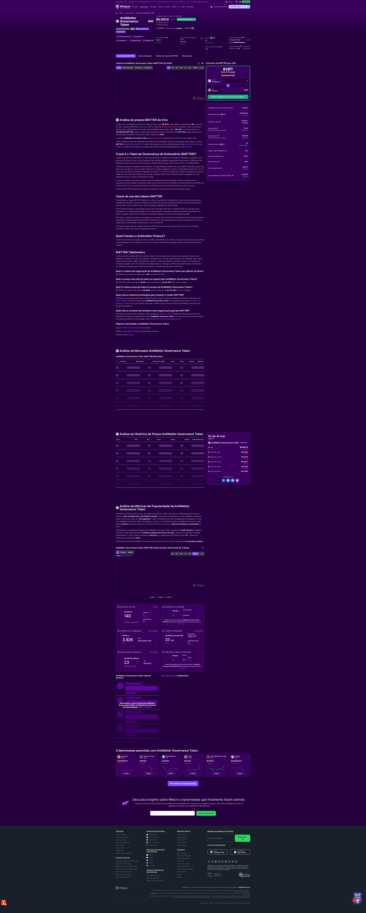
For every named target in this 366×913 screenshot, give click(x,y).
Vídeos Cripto (120, 848)
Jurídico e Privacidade (215, 903)
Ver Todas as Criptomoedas (183, 783)
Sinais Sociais (187, 56)
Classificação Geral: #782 (122, 29)
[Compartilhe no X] (219, 480)
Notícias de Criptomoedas (131, 328)
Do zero (130, 335)
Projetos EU (180, 861)
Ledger (182, 147)
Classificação (130, 13)
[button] (202, 2)
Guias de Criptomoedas (123, 842)
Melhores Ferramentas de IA (124, 871)
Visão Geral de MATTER (125, 56)
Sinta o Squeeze (206, 813)
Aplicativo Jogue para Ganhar (124, 853)
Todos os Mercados (145, 56)
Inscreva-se (242, 838)
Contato (179, 877)
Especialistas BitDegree (184, 855)
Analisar (126, 773)
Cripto (121, 13)
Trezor (189, 147)
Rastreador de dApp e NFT (123, 877)
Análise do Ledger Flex (153, 875)
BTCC (140, 144)
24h (211, 38)
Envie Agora (182, 623)
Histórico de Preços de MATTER (167, 56)
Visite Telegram (153, 631)
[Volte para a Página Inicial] (117, 13)
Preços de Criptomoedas (123, 874)
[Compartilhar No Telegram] (233, 480)
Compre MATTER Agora (185, 19)
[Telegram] (212, 861)
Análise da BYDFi (182, 842)
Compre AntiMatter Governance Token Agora (227, 97)
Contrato (179, 874)
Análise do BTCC (181, 840)
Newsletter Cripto (121, 840)
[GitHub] (236, 861)
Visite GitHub (154, 652)
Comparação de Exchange (123, 863)
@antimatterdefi (126, 556)
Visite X (155, 607)
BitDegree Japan (181, 871)
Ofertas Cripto (120, 850)
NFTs (183, 163)
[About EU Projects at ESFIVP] (214, 874)
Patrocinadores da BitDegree (185, 869)
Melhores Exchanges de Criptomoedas (127, 861)
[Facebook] (219, 861)
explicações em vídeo (131, 331)
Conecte (246, 1)
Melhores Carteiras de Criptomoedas (126, 866)
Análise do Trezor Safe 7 (153, 878)
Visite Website (198, 631)
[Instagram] (229, 861)
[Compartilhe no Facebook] (223, 480)
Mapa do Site (204, 903)
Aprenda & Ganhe (121, 834)
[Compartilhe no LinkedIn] (228, 480)
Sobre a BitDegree (182, 853)
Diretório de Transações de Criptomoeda (165, 319)
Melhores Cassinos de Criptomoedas (126, 869)
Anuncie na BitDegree (183, 866)
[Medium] (226, 861)
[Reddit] (232, 861)
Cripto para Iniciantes (122, 837)
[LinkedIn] (222, 861)
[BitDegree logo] (121, 888)
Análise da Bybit (181, 834)
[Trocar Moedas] (228, 85)
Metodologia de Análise (184, 858)
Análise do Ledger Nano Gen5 (155, 880)
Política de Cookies (228, 903)
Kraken (133, 144)
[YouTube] (215, 861)
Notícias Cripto (120, 845)
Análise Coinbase (182, 845)
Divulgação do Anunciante (242, 903)
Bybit (128, 144)
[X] (208, 861)
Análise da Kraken (182, 837)
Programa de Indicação (183, 863)
